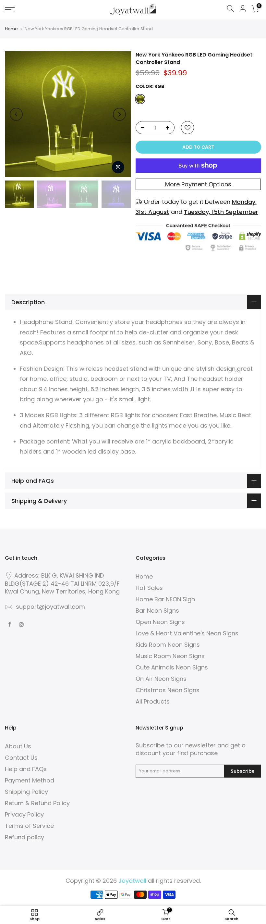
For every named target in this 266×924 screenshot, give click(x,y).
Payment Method (29, 780)
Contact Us (21, 758)
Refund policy (24, 837)
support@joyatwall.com (50, 607)
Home (11, 29)
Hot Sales (149, 588)
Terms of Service (29, 826)
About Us (18, 746)
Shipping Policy (26, 792)
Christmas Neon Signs (168, 690)
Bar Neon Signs (157, 610)
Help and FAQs (26, 769)
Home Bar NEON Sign (165, 599)
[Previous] (16, 114)
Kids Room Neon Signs (168, 645)
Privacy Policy (24, 814)
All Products (153, 701)
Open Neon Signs (160, 622)
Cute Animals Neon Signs (172, 667)
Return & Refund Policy (37, 803)
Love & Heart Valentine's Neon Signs (187, 633)
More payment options (198, 184)
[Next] (119, 114)
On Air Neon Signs (161, 679)
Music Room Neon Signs (170, 656)
